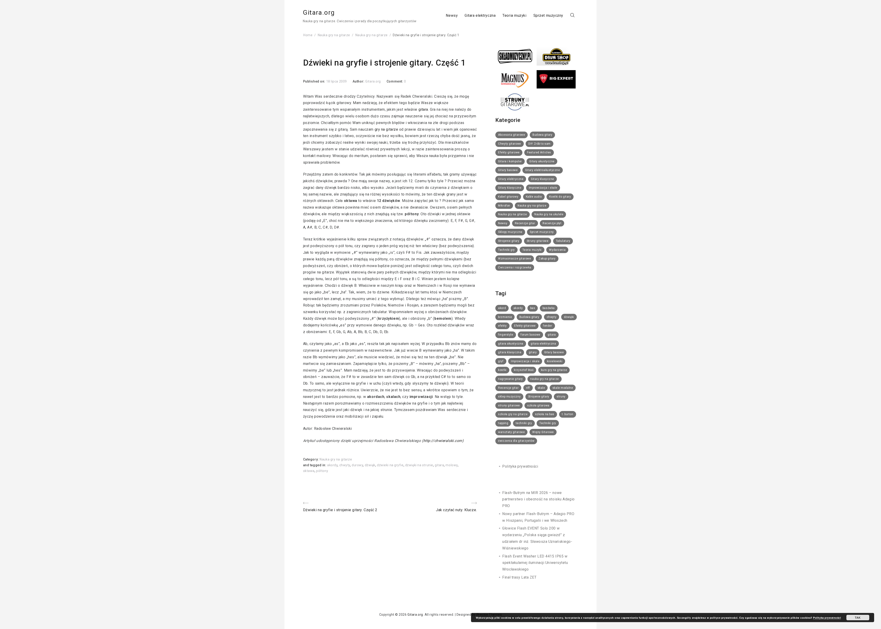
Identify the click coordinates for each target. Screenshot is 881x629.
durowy (357, 465)
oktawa (309, 471)
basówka (549, 308)
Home (307, 35)
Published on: (314, 81)
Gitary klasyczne (542, 179)
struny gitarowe (509, 405)
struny (561, 396)
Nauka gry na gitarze (334, 35)
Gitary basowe (508, 170)
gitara (423, 109)
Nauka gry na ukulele (548, 214)
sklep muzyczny (509, 396)
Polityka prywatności (520, 466)
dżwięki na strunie (419, 465)
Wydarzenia (557, 249)
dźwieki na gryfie (390, 465)
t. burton (567, 414)
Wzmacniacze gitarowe (514, 258)
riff (528, 387)
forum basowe (530, 334)
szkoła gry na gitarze (512, 414)
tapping (503, 423)
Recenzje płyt (552, 223)
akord (502, 308)
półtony (322, 471)
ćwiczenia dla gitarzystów (516, 440)
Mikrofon (504, 205)
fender (547, 325)
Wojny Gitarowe (543, 432)
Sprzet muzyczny (548, 15)
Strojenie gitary (508, 241)
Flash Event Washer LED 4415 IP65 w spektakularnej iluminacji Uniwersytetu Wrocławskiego (535, 563)
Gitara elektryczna (480, 15)
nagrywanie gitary (510, 379)
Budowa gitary (542, 134)
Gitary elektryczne (510, 179)
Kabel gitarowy (508, 196)
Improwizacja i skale (543, 187)
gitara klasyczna (509, 352)
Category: (311, 459)
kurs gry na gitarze (554, 370)
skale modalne (562, 387)
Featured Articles (539, 152)
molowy (451, 465)
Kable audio (534, 196)
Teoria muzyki (514, 15)
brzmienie (505, 317)
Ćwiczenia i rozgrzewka (514, 267)
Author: (359, 81)
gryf (500, 361)
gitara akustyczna (510, 343)
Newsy (452, 15)
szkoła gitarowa (538, 405)
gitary (533, 352)
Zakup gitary (547, 258)
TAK (858, 617)
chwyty (344, 465)
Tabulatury (563, 241)
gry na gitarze (386, 129)
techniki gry (524, 423)
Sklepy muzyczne (510, 232)
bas (532, 308)
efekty (502, 325)
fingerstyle (505, 334)
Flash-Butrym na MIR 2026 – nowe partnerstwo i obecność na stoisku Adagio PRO (538, 499)
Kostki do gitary (560, 196)
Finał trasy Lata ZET (519, 577)
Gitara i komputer (510, 161)
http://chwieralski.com (442, 441)
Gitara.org (319, 12)
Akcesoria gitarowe (511, 134)
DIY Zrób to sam (539, 143)
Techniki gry (506, 249)
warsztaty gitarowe (511, 432)
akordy (332, 465)
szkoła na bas (544, 414)
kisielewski (554, 361)
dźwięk (370, 465)
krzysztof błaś (523, 370)
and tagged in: (315, 465)
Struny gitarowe (537, 241)
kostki (502, 370)
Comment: (395, 81)
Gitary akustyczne (542, 161)
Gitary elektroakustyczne (542, 170)
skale (541, 387)
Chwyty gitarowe (509, 143)
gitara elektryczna (543, 343)
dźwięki (569, 317)
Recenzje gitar (525, 223)
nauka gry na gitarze (544, 379)
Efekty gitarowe (508, 152)
